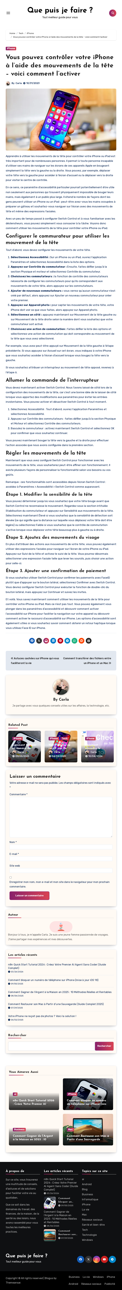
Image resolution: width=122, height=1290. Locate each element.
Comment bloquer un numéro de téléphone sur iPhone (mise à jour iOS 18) (53, 980)
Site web (15, 865)
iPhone (11, 48)
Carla (19, 83)
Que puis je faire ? (60, 10)
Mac (70, 1129)
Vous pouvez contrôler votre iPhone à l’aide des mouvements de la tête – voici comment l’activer (60, 65)
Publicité (110, 1283)
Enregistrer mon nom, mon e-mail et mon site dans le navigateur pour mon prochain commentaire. (60, 884)
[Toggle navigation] (8, 13)
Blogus (49, 1278)
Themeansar (13, 1282)
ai (15, 1094)
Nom (13, 842)
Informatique (90, 1199)
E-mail (14, 854)
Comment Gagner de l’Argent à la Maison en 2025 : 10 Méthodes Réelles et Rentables (60, 992)
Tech (64, 738)
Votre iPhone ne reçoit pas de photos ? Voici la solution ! (42, 1016)
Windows (87, 1239)
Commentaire (18, 794)
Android (87, 1184)
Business (19, 1129)
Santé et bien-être (93, 1224)
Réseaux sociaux (92, 1219)
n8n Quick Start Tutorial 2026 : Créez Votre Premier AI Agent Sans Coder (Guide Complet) (57, 966)
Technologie (89, 1234)
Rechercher (17, 1035)
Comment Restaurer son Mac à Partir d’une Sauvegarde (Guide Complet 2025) (56, 1004)
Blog (85, 1189)
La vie (85, 1209)
